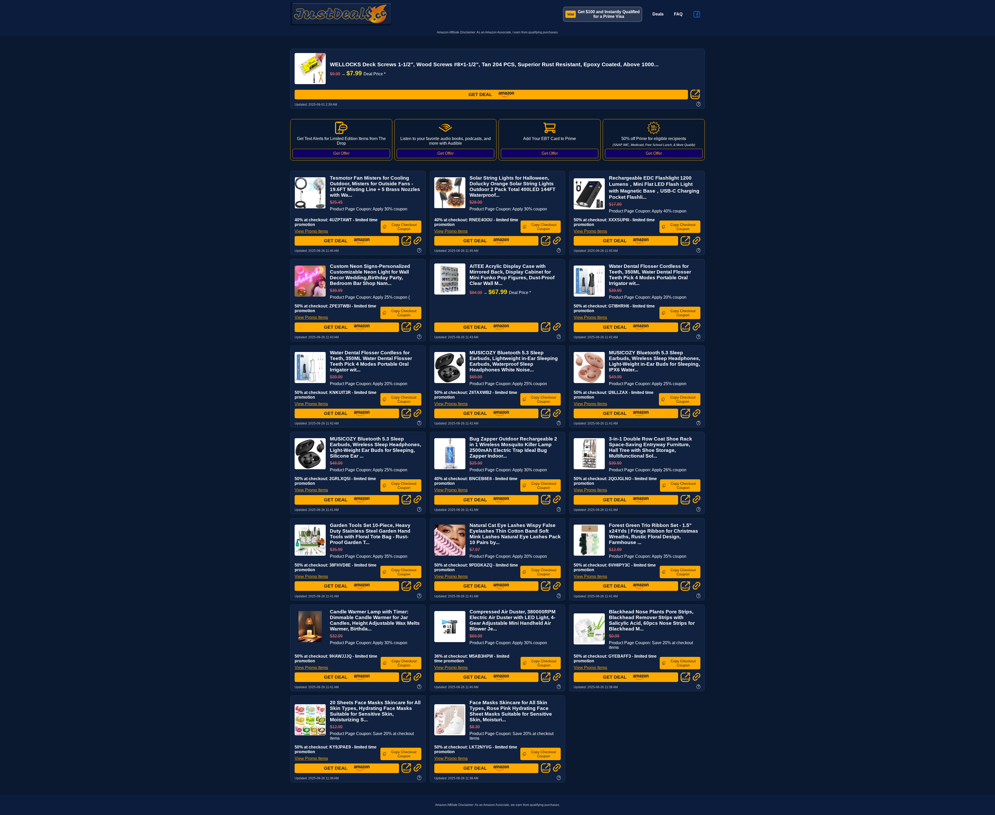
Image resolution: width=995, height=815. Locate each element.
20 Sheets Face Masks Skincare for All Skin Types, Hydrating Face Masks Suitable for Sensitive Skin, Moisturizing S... (375, 711)
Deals (658, 14)
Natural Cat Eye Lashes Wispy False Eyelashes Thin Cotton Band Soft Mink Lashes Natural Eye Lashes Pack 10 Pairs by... (515, 534)
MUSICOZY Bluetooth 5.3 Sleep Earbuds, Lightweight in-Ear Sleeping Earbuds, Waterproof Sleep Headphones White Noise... (514, 361)
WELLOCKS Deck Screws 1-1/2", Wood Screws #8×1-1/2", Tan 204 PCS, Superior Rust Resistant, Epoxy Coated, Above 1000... (494, 64)
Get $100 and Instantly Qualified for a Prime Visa (609, 14)
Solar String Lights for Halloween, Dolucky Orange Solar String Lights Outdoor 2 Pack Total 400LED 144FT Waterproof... (513, 186)
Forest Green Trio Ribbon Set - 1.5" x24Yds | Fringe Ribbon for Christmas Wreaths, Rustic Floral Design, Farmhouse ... (653, 534)
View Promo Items (311, 231)
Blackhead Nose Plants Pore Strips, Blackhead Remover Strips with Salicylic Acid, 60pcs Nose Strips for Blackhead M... (652, 620)
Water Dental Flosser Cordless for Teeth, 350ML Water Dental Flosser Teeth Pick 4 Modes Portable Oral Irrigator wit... (650, 274)
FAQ (678, 14)
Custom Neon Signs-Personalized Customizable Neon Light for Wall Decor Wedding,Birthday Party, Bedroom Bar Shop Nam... (370, 274)
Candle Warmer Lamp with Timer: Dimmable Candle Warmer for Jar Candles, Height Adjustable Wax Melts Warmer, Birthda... (375, 620)
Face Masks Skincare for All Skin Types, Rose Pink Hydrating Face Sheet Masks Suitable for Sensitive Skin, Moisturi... (511, 711)
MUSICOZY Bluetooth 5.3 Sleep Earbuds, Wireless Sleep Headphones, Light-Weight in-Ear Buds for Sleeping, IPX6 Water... (654, 361)
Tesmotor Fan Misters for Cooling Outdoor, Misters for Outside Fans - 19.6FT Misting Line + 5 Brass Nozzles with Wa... (375, 186)
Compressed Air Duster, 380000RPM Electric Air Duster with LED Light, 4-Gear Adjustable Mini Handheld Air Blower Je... (513, 620)
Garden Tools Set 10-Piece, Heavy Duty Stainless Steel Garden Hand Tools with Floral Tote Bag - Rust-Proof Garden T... (370, 534)
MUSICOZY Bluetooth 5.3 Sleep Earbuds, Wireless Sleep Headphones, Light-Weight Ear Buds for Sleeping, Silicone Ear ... (375, 447)
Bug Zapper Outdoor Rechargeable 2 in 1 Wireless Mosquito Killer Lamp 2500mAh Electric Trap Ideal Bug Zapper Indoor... (513, 447)
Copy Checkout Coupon (404, 227)
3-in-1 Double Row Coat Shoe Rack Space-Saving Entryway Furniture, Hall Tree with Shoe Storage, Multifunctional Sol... (650, 447)
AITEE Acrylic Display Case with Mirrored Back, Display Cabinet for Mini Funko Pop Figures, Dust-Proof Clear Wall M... (512, 274)
